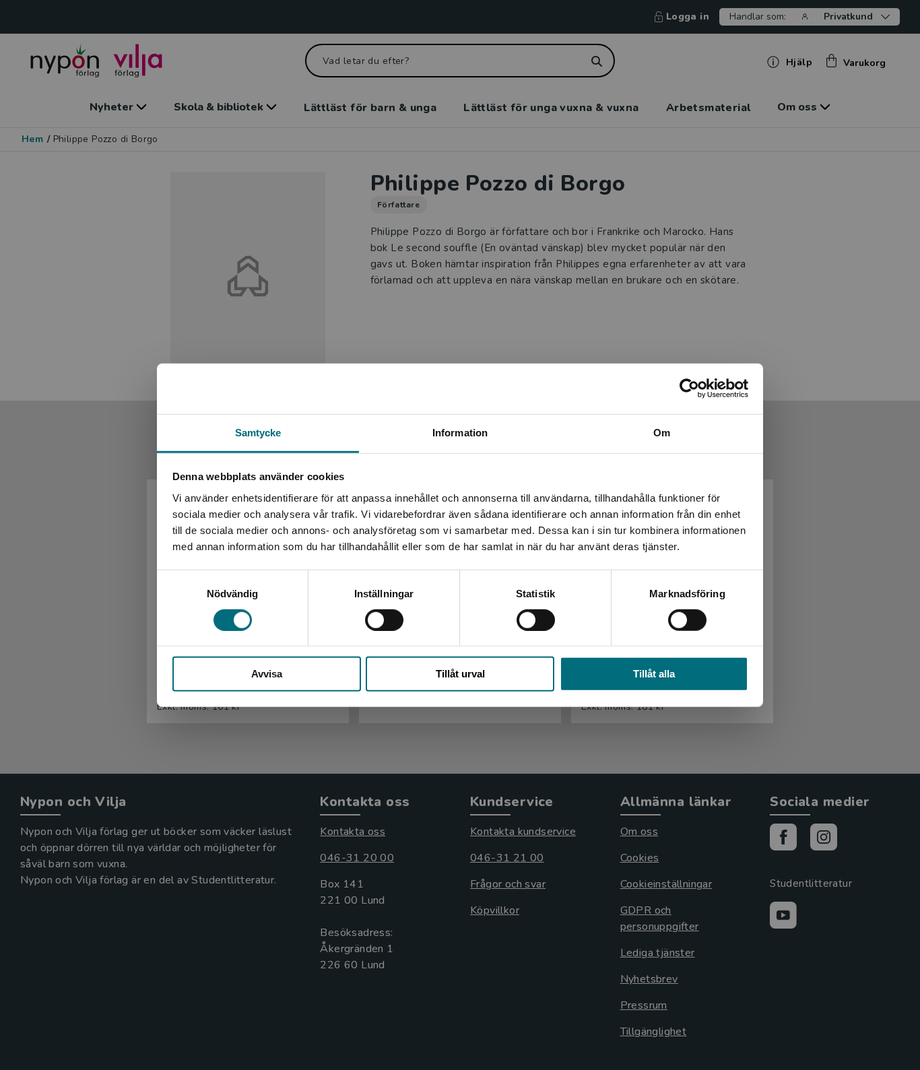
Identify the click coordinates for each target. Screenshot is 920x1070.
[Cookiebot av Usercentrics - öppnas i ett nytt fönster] (689, 388)
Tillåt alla (654, 673)
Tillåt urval (460, 673)
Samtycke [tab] (258, 432)
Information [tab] (460, 432)
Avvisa (266, 673)
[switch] (384, 620)
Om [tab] (661, 432)
